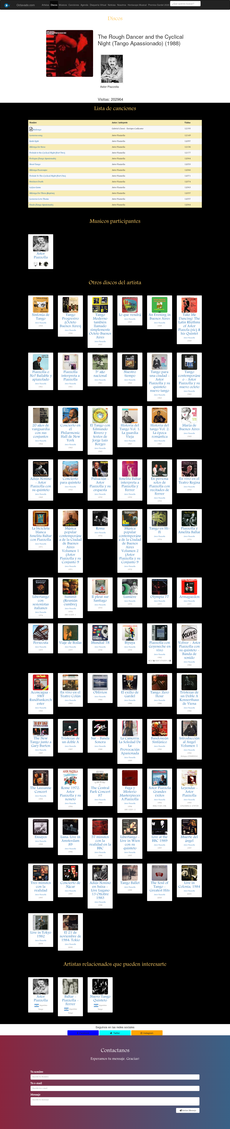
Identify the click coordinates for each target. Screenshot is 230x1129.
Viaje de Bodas (70, 643)
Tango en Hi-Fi (159, 530)
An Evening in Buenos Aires (160, 317)
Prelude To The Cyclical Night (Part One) (47, 176)
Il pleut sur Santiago (100, 599)
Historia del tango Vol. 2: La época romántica (159, 431)
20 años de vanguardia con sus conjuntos (41, 431)
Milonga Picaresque (38, 170)
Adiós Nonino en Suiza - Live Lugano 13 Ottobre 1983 (100, 891)
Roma (100, 528)
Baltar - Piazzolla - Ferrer (70, 1001)
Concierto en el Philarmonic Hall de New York (70, 433)
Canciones (74, 4)
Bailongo (37, 129)
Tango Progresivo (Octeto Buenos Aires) (70, 321)
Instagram (148, 1033)
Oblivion (100, 692)
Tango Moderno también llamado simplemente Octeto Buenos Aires (100, 326)
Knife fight (34, 141)
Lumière (129, 597)
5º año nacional (100, 374)
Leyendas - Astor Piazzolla (189, 792)
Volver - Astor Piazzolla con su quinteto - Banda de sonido (189, 650)
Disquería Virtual (98, 4)
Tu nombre (37, 1072)
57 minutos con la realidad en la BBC (100, 843)
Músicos (63, 4)
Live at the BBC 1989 (160, 839)
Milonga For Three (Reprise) (41, 193)
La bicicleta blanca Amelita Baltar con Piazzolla (41, 534)
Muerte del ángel (189, 839)
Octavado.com (26, 5)
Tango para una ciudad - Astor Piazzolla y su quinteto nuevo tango (159, 381)
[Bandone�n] (45, 263)
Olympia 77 (159, 597)
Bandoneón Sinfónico (159, 740)
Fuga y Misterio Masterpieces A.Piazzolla (130, 794)
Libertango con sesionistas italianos (40, 603)
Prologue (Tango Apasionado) (42, 158)
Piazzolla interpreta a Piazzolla (70, 376)
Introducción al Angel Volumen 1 (189, 742)
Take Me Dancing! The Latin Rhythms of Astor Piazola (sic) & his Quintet (189, 324)
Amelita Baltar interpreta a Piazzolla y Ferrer (130, 485)
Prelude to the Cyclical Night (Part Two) (47, 152)
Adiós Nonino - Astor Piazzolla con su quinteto (40, 485)
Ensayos (41, 837)
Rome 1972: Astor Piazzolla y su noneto (70, 794)
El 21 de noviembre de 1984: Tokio (70, 937)
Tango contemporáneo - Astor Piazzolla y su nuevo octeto (189, 380)
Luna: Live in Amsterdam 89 (70, 841)
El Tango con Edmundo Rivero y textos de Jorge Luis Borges (100, 435)
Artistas (45, 4)
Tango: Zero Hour (159, 694)
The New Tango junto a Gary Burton (40, 742)
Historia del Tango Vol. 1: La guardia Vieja (130, 431)
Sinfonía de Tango (40, 317)
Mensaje (35, 1095)
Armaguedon (189, 597)
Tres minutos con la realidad (41, 887)
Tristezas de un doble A (70, 740)
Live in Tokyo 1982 (40, 935)
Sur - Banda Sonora (100, 740)
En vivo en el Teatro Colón (70, 694)
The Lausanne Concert (40, 790)
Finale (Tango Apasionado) (41, 204)
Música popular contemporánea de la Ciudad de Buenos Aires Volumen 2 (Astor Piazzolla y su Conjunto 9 (130, 545)
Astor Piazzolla (41, 256)
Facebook (84, 1033)
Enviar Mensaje (189, 1110)
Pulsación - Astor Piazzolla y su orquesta (100, 485)
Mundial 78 (100, 643)
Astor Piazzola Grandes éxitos (160, 792)
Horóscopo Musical (137, 4)
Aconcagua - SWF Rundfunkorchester (40, 698)
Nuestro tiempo (130, 374)
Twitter (116, 1033)
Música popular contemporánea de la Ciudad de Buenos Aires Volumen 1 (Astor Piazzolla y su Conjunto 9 (70, 545)
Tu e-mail (36, 1083)
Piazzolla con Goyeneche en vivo (160, 647)
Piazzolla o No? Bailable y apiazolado (41, 376)
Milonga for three (37, 147)
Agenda (84, 4)
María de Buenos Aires (189, 427)
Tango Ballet (130, 883)
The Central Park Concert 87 (100, 792)
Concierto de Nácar (70, 885)
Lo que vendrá (130, 315)
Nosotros (121, 4)
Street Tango (35, 164)
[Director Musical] (40, 263)
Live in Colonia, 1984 (189, 885)
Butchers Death (36, 181)
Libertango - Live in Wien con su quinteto (130, 843)
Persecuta (40, 643)
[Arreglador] (35, 263)
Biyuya (130, 643)
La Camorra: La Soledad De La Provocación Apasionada (130, 746)
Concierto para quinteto (70, 481)
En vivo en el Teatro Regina (189, 481)
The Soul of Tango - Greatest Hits (160, 887)
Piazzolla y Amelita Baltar (189, 530)
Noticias (112, 4)
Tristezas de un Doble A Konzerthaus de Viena (189, 698)
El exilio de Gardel (130, 694)
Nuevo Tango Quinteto (100, 999)
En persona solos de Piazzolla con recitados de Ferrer (159, 486)
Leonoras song (35, 135)
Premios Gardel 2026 (158, 4)
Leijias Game (35, 187)
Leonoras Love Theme (39, 199)
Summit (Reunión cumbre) (70, 601)
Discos (54, 4)
